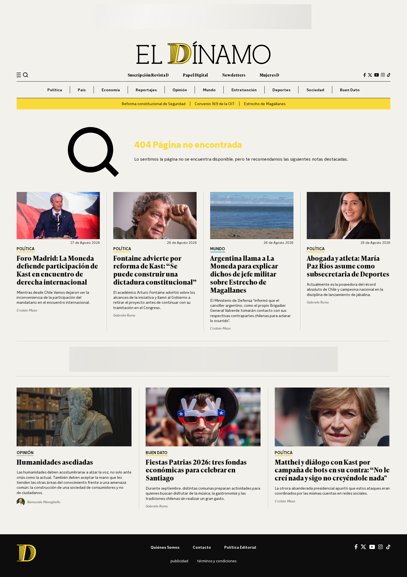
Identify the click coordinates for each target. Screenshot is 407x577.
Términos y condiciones (216, 560)
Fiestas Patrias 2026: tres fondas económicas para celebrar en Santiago (196, 470)
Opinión (179, 89)
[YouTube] (376, 75)
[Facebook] (365, 75)
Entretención (244, 89)
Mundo (209, 89)
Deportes (281, 89)
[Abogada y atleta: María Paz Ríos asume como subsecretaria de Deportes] (348, 215)
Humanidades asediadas (55, 462)
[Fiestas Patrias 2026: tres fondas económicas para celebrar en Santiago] (203, 417)
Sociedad (315, 89)
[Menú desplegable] (19, 75)
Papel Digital (195, 75)
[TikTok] (388, 75)
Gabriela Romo (124, 315)
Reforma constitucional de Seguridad (154, 103)
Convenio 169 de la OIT (215, 103)
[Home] (203, 52)
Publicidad (179, 560)
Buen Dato (350, 89)
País (82, 89)
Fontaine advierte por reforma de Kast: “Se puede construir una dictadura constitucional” (155, 270)
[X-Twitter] (370, 75)
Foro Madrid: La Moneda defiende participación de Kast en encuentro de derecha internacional (57, 270)
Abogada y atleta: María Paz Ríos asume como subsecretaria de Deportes (348, 266)
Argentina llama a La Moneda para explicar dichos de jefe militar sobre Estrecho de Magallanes (244, 274)
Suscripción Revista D (148, 75)
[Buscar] (25, 75)
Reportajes (146, 89)
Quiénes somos (165, 547)
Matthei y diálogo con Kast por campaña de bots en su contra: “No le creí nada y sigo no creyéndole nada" (332, 470)
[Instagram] (383, 75)
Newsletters (233, 75)
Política (54, 89)
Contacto (202, 547)
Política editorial (240, 547)
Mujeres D (269, 75)
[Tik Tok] (388, 547)
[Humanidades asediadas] (74, 417)
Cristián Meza (27, 310)
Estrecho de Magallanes (264, 103)
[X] (363, 547)
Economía (111, 89)
